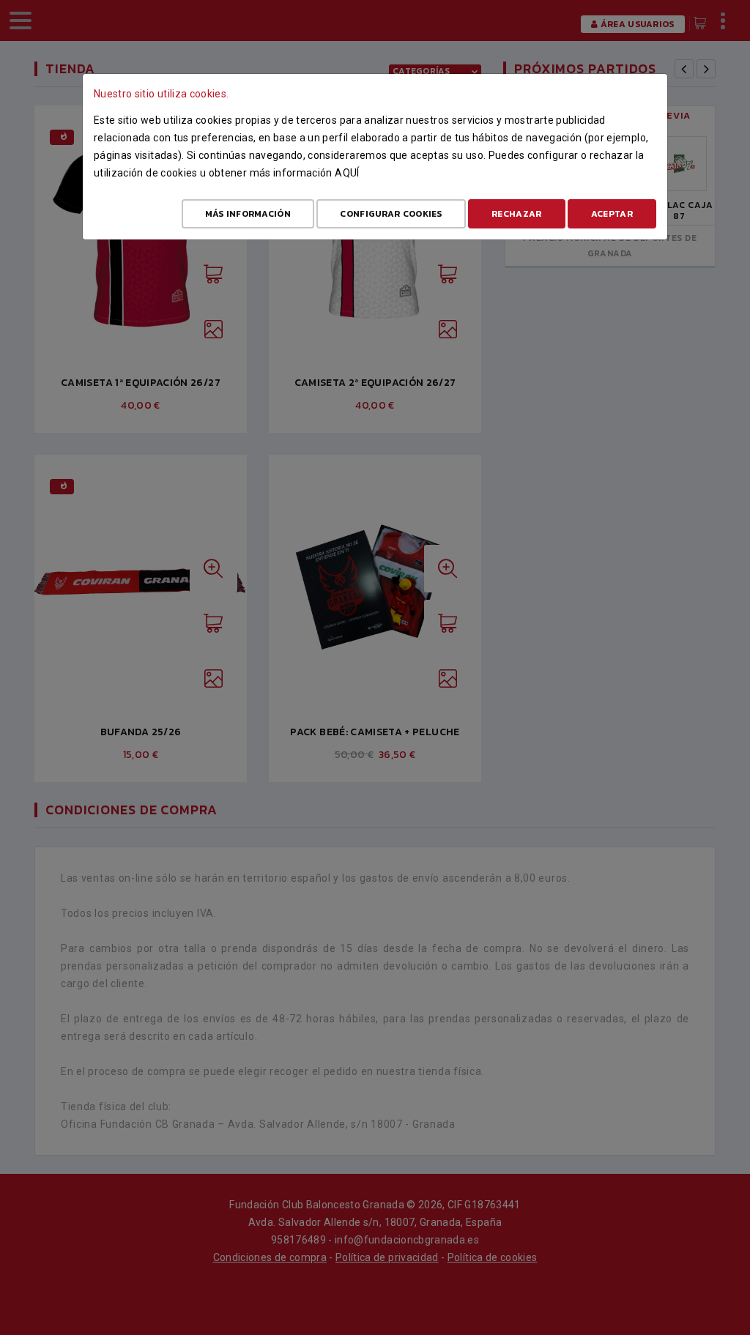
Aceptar (612, 213)
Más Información (248, 213)
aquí (347, 173)
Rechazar (516, 213)
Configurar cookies (391, 213)
